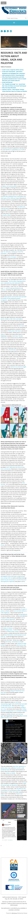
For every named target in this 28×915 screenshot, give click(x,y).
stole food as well (21, 645)
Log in (3, 3)
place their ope (17, 766)
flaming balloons (22, 614)
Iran (17, 702)
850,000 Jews (12, 349)
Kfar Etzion (18, 331)
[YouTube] (11, 31)
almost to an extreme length (18, 367)
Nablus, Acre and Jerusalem (9, 186)
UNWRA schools (10, 714)
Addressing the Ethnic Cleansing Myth (13, 75)
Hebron (3, 334)
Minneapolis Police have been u (9, 576)
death (7, 611)
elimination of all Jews (7, 628)
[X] (5, 31)
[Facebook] (2, 31)
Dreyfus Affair (6, 215)
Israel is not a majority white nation (12, 70)
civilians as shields (10, 773)
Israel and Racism (7, 82)
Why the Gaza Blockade (9, 87)
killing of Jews (8, 629)
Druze (2, 545)
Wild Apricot (14, 913)
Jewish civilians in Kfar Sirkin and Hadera (11, 319)
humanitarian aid (16, 641)
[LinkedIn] (8, 31)
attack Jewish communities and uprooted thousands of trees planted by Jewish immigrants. (13, 298)
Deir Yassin (22, 326)
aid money (8, 641)
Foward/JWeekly (24, 49)
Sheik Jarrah (11, 331)
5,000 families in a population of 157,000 (13, 149)
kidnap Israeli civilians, (13, 631)
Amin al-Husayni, (12, 257)
